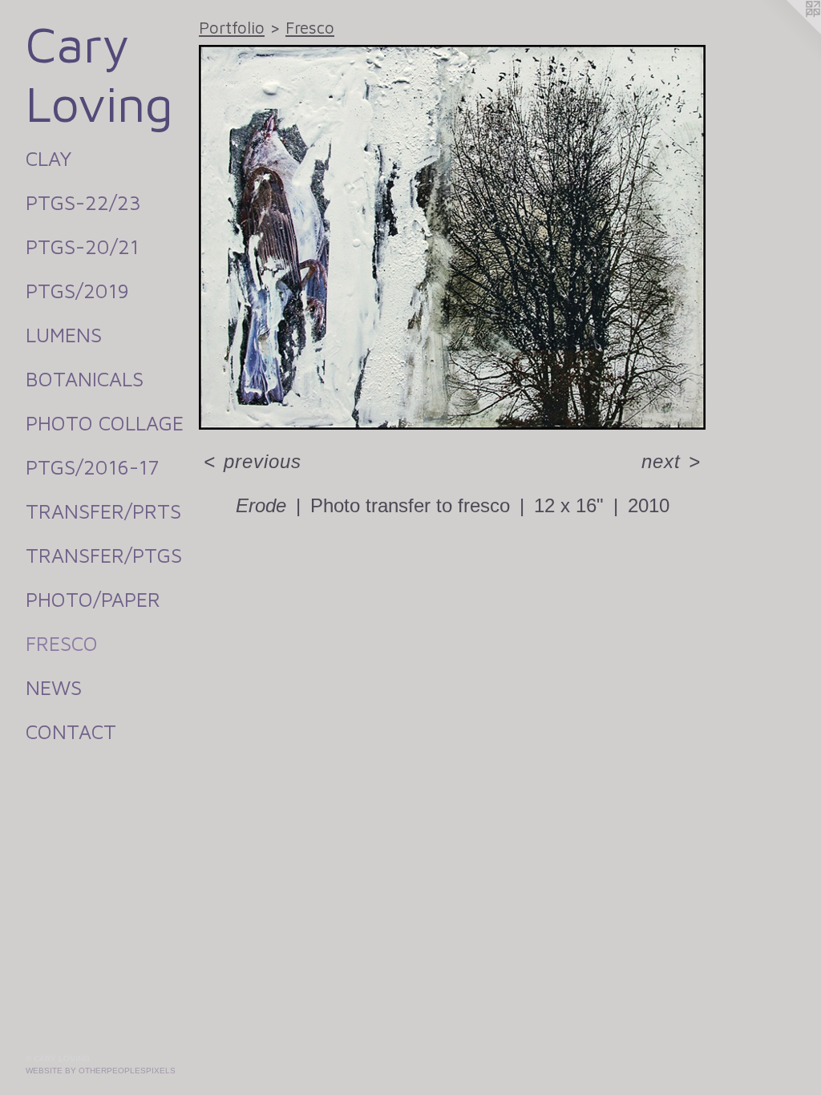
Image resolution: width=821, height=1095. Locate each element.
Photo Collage (105, 422)
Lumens (64, 334)
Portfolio (232, 27)
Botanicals (85, 378)
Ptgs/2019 (77, 290)
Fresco (62, 643)
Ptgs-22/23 (83, 202)
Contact (71, 731)
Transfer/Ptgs (104, 555)
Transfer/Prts (103, 511)
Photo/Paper (93, 599)
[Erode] (452, 237)
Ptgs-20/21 (82, 246)
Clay (48, 158)
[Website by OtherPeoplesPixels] (789, 32)
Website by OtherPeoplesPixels (101, 1070)
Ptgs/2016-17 (92, 467)
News (54, 687)
